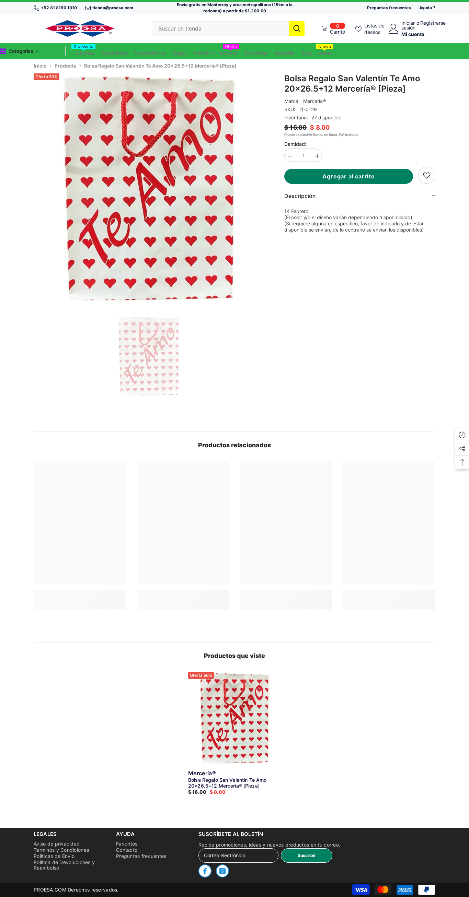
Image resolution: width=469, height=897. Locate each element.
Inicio (40, 66)
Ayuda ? (427, 7)
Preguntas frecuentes (389, 7)
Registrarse (433, 23)
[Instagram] (222, 870)
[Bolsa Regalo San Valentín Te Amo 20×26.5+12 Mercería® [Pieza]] (234, 718)
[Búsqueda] (228, 28)
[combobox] (220, 28)
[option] (149, 188)
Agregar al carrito (349, 176)
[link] (426, 175)
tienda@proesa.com (112, 7)
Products (65, 66)
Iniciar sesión (408, 25)
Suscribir (307, 855)
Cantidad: (295, 144)
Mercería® (314, 101)
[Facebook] (204, 870)
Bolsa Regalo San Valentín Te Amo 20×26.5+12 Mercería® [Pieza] (227, 783)
